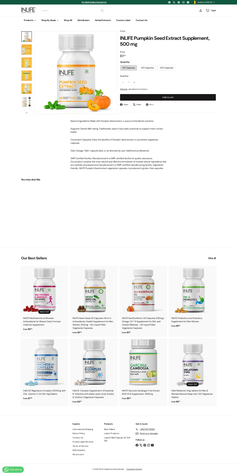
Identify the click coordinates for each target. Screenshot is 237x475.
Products (29, 20)
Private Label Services (83, 441)
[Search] (102, 10)
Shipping (123, 89)
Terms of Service (80, 446)
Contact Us (141, 20)
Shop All (68, 20)
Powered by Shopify (134, 469)
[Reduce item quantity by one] (123, 82)
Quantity (124, 76)
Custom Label (123, 20)
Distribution (83, 20)
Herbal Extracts (103, 20)
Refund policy (79, 450)
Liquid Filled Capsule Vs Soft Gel (117, 439)
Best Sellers (109, 429)
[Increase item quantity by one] (134, 82)
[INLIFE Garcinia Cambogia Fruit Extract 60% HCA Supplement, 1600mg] (143, 370)
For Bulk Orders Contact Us (94, 2)
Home (122, 31)
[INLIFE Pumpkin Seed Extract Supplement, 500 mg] (36, 212)
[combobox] (72, 10)
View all (212, 258)
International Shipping (83, 429)
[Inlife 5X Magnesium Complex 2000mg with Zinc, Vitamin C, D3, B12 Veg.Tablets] (44, 370)
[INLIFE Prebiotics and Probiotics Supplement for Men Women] (193, 298)
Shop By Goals (48, 20)
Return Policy (79, 433)
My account (78, 454)
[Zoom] (75, 72)
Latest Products (111, 433)
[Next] (26, 112)
